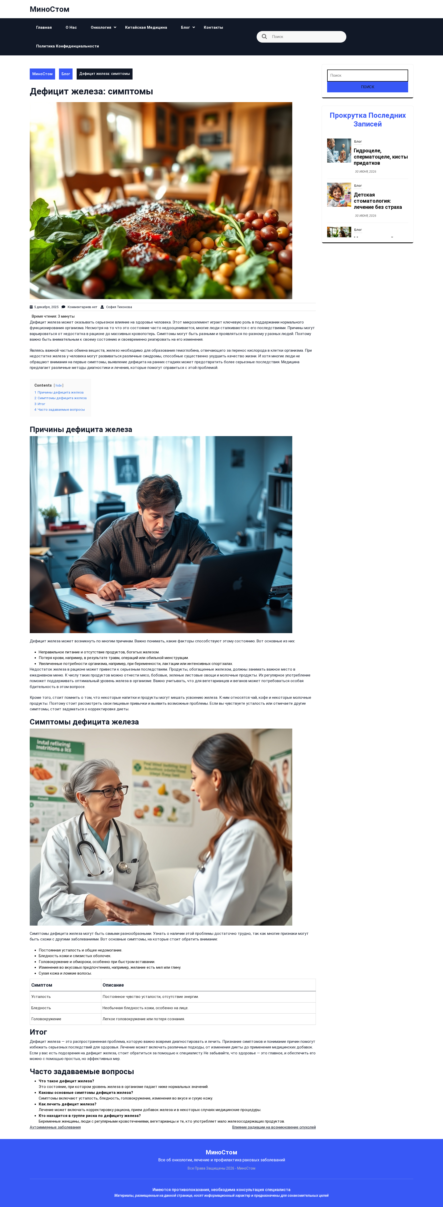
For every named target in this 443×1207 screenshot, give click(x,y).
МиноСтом (49, 9)
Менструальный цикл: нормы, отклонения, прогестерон (381, 201)
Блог (185, 27)
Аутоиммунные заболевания (55, 1127)
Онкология (101, 27)
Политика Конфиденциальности (67, 46)
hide (59, 385)
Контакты (213, 27)
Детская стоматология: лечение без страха (378, 157)
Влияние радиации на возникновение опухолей (274, 1127)
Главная (44, 27)
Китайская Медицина (146, 27)
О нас (71, 27)
